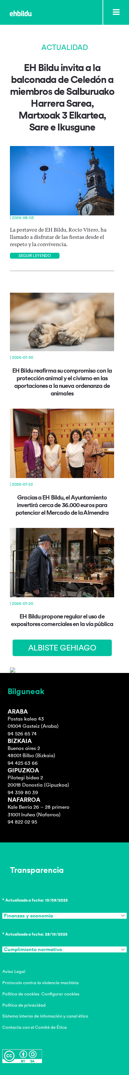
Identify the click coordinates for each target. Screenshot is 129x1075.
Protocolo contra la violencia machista (40, 982)
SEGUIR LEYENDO (35, 255)
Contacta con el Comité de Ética (34, 1027)
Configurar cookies (60, 993)
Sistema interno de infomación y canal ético (45, 1016)
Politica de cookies (20, 993)
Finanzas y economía (28, 916)
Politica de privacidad (24, 1005)
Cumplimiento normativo (33, 949)
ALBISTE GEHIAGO (62, 647)
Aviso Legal (13, 971)
